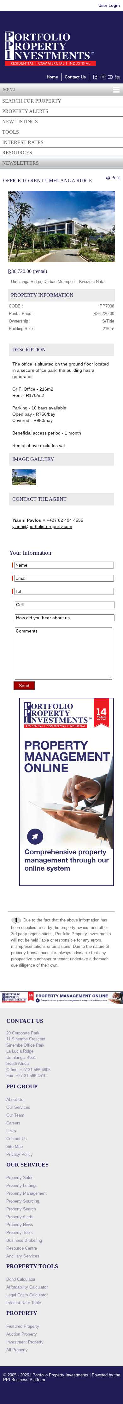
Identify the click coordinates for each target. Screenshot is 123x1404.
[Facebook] (94, 79)
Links (11, 1131)
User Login (109, 5)
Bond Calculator (20, 1279)
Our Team (15, 1115)
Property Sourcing (22, 1201)
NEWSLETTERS (20, 163)
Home (52, 77)
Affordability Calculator (27, 1287)
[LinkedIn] (116, 79)
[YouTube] (109, 79)
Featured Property (22, 1326)
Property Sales (19, 1177)
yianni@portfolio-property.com (42, 526)
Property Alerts (19, 1216)
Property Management (26, 1193)
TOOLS (10, 132)
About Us (14, 1099)
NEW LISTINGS (20, 121)
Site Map (14, 1146)
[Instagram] (101, 79)
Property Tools (19, 1232)
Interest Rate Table (23, 1302)
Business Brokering (24, 1240)
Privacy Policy (19, 1154)
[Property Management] (66, 887)
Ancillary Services (22, 1256)
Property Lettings (22, 1185)
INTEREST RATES (23, 142)
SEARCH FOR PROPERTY (32, 101)
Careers (13, 1123)
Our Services (18, 1107)
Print (115, 177)
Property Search (21, 1209)
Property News (19, 1224)
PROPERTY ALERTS (25, 111)
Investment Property (25, 1342)
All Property (17, 1350)
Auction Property (21, 1334)
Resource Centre (21, 1248)
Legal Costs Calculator (27, 1295)
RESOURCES (17, 152)
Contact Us (75, 77)
